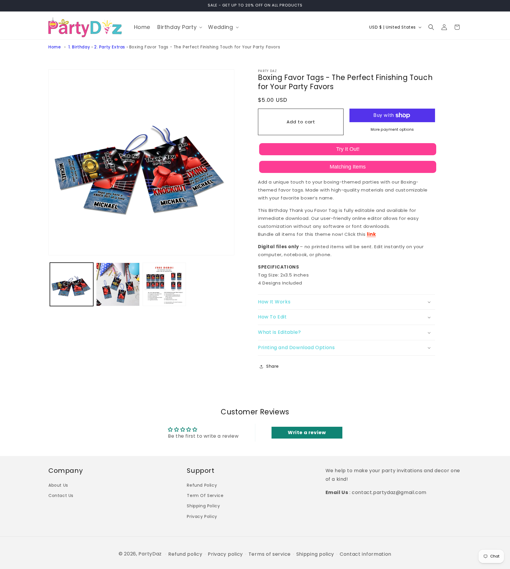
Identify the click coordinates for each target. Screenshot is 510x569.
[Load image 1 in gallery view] (71, 284)
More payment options (392, 129)
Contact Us (60, 495)
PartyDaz (150, 553)
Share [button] (272, 366)
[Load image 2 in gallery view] (118, 284)
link (371, 234)
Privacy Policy (202, 516)
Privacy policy (225, 554)
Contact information (365, 554)
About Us (58, 485)
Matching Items (348, 167)
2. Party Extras (109, 47)
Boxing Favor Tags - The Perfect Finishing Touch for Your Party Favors (204, 47)
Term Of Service (205, 495)
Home (54, 47)
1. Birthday (79, 47)
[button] (179, 27)
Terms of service (270, 554)
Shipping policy (315, 554)
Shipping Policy (203, 506)
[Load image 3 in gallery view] (164, 284)
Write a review (307, 432)
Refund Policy (202, 485)
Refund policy (185, 554)
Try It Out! (347, 149)
